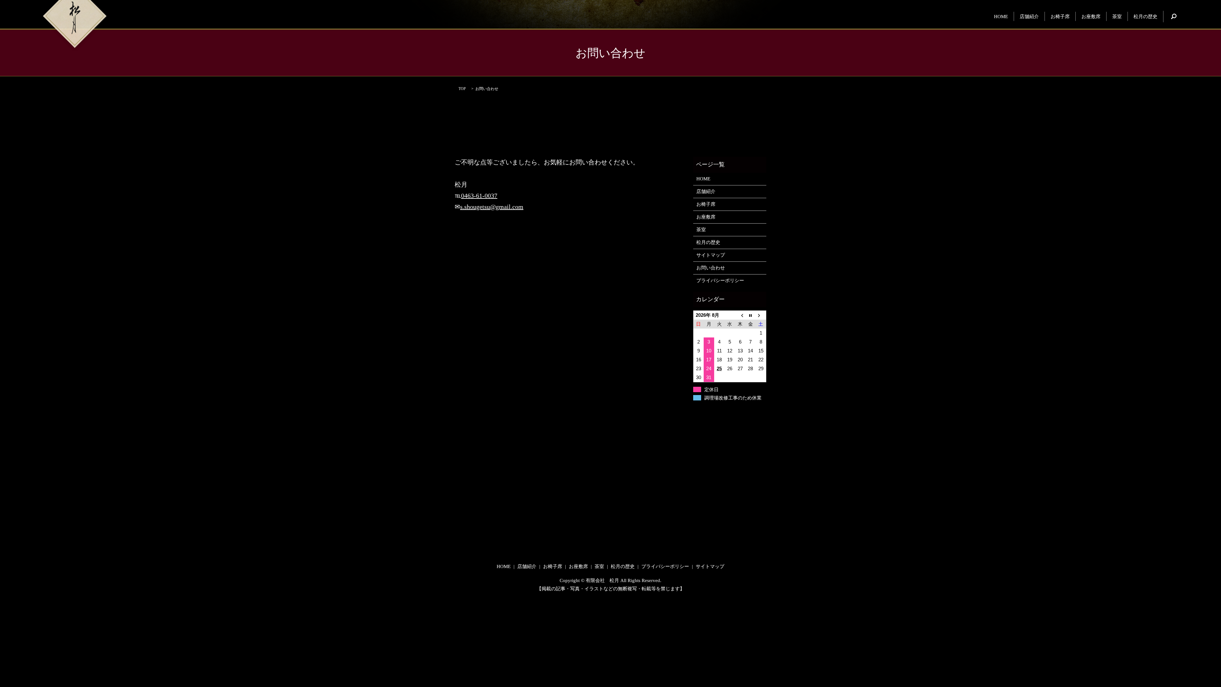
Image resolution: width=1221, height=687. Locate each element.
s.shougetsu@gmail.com (491, 206)
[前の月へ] (740, 315)
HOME (1001, 16)
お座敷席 (1090, 16)
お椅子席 (1060, 16)
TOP (462, 89)
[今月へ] (750, 315)
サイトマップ (710, 255)
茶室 (1117, 16)
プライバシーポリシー (720, 280)
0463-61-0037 (479, 195)
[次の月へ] (761, 315)
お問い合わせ (710, 267)
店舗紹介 (1029, 16)
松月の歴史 (1145, 16)
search (1174, 16)
